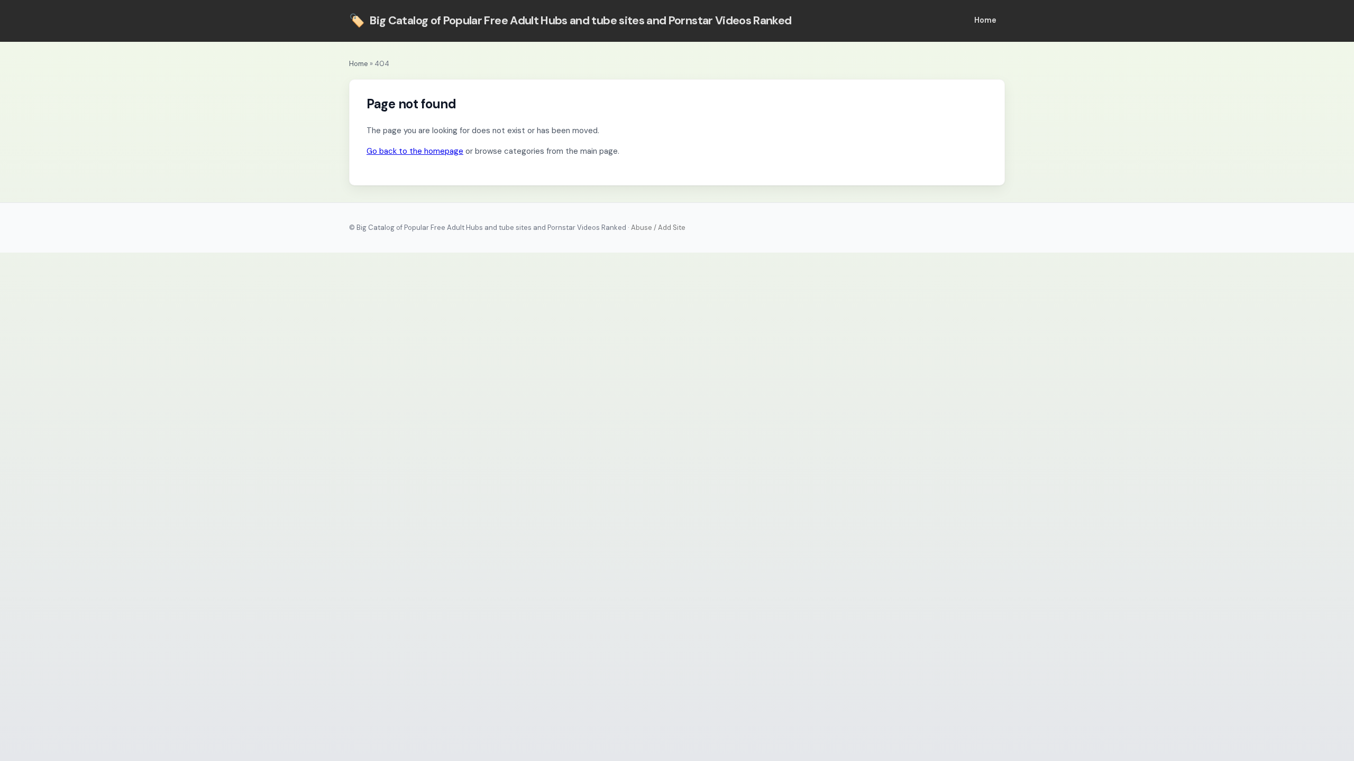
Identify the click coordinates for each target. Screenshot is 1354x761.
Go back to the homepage (415, 151)
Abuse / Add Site (658, 227)
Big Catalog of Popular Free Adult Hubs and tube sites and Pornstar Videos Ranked (570, 20)
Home (985, 20)
